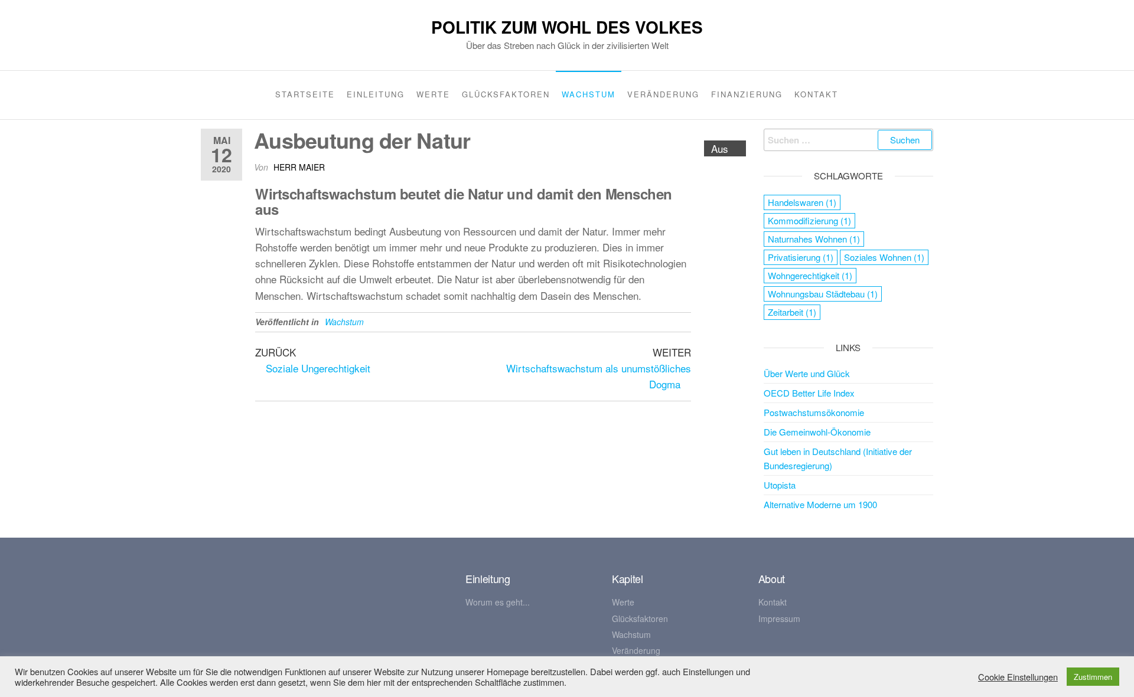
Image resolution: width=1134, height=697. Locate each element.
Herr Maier (299, 167)
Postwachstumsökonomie (814, 412)
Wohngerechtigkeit (810, 275)
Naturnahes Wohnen (814, 239)
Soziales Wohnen (884, 257)
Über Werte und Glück (807, 373)
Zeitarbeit (792, 312)
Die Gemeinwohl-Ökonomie (817, 432)
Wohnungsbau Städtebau (823, 293)
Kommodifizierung (809, 220)
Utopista (780, 485)
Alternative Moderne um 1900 (820, 504)
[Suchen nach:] (849, 140)
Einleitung (376, 94)
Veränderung (663, 94)
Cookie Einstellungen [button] (1018, 677)
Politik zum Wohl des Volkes (567, 27)
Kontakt (816, 94)
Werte (433, 94)
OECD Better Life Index (809, 393)
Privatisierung (800, 257)
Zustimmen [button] (1093, 676)
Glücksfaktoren (506, 94)
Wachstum (588, 94)
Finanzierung (747, 94)
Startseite (305, 94)
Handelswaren (802, 202)
